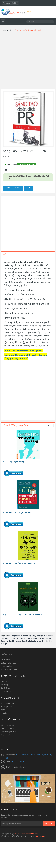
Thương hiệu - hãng (8, 703)
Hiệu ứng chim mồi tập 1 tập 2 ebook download (23, 614)
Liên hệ (4, 681)
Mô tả (6, 254)
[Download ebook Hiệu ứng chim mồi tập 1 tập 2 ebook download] (28, 596)
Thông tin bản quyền (9, 669)
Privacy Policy (6, 666)
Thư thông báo (6, 735)
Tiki (28, 188)
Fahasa (8, 188)
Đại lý (3, 710)
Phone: (8, 761)
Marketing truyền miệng (13, 462)
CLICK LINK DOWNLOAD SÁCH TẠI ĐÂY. (23, 350)
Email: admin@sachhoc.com (16, 767)
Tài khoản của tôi (7, 725)
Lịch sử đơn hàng (7, 728)
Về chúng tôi (6, 659)
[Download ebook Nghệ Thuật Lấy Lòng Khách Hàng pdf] (28, 545)
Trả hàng (4, 685)
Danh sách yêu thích (8, 731)
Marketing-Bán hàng (26, 164)
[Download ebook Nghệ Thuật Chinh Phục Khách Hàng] (28, 494)
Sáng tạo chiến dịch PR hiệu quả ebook (26, 638)
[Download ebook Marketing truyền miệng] (28, 444)
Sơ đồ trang (5, 688)
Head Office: (11, 754)
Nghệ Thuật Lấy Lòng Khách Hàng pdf (19, 563)
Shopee (18, 188)
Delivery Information (9, 663)
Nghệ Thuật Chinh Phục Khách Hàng (18, 512)
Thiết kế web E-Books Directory (26, 833)
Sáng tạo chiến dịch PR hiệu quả (23, 636)
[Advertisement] (28, 61)
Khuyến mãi (5, 713)
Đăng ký (49, 824)
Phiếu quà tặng (7, 691)
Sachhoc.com (39, 836)
